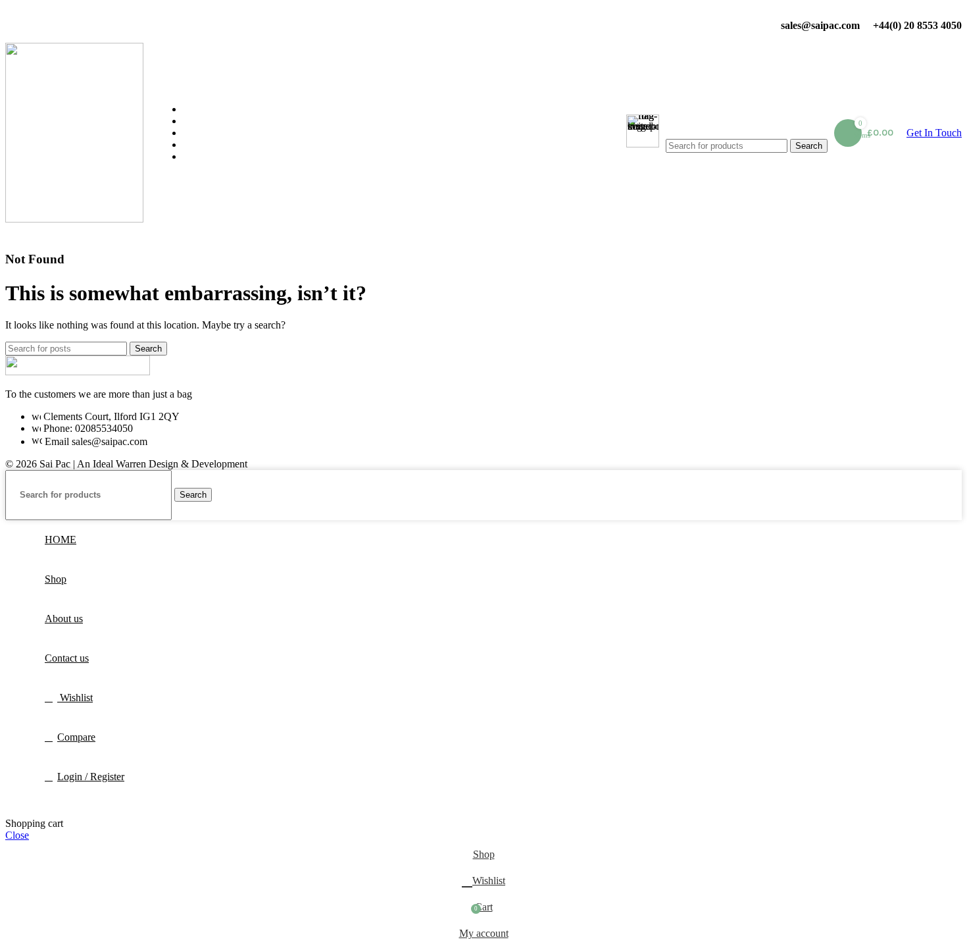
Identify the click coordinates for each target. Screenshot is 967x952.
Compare (76, 737)
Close (17, 835)
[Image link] (77, 371)
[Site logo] (74, 219)
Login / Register (90, 776)
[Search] (747, 126)
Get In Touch (934, 132)
